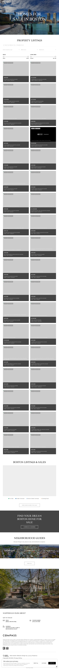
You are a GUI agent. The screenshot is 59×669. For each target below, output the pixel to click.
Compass (49, 639)
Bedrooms (41, 49)
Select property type (7, 49)
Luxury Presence (32, 655)
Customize (44, 663)
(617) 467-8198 (36, 621)
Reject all (36, 663)
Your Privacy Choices (29, 667)
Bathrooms (23, 49)
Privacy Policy (18, 658)
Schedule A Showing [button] (29, 526)
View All (29, 563)
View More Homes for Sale (29, 505)
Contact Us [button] (29, 596)
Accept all (52, 663)
